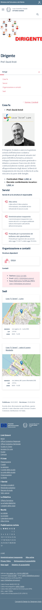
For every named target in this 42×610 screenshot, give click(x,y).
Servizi (5, 83)
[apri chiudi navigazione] (3, 9)
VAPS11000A (20, 586)
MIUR (3, 438)
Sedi (4, 91)
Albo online (30, 557)
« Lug (3, 553)
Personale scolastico (8, 487)
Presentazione (6, 461)
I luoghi (3, 464)
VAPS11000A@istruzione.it (24, 278)
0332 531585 (21, 275)
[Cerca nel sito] (37, 14)
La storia (4, 477)
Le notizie (4, 513)
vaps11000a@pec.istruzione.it (20, 283)
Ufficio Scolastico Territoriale (11, 444)
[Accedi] (39, 2)
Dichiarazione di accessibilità (24, 561)
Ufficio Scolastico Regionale (10, 441)
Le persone (5, 467)
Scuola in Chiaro (6, 446)
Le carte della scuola (8, 472)
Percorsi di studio (7, 490)
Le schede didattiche (8, 503)
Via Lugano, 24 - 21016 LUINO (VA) (17, 573)
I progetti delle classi (8, 505)
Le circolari (4, 515)
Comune (4, 454)
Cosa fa (5, 79)
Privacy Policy (6, 561)
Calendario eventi (7, 518)
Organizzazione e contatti (12, 87)
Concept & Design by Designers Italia (28, 601)
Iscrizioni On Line (7, 449)
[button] (21, 72)
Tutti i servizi (5, 493)
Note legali (5, 564)
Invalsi (3, 451)
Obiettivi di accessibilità (21, 564)
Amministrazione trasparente (12, 557)
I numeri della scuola (8, 469)
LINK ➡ (27, 179)
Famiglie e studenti (7, 485)
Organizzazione (6, 475)
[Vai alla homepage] (8, 9)
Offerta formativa (7, 500)
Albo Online (5, 521)
